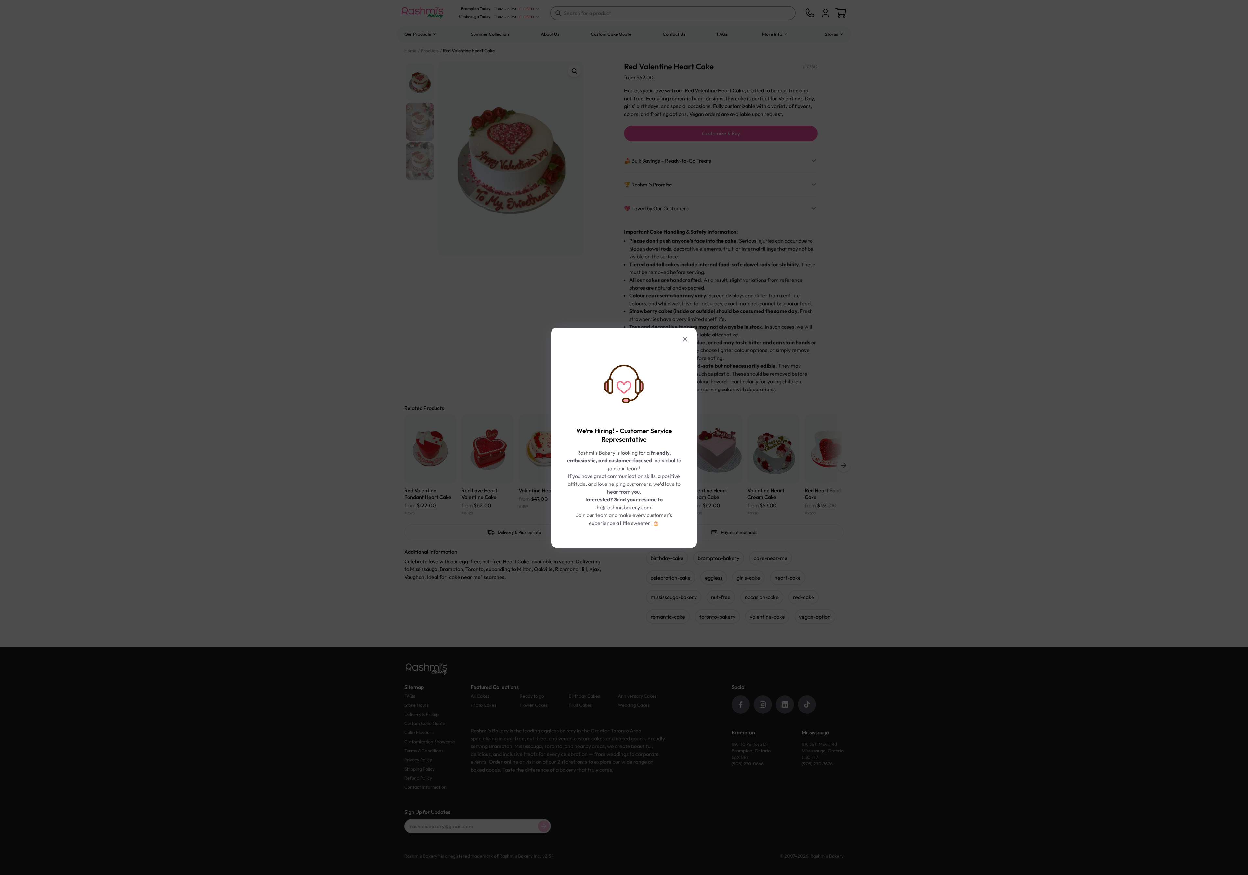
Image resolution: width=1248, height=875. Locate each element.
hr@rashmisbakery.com (624, 507)
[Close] (685, 339)
